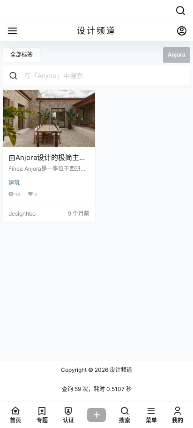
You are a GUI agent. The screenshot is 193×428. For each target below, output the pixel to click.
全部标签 (21, 54)
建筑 (14, 182)
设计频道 (120, 369)
